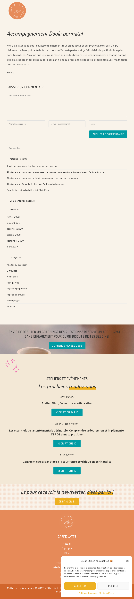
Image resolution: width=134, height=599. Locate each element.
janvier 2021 (13, 223)
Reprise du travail (16, 294)
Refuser (113, 586)
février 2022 (13, 217)
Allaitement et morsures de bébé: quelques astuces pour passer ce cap (42, 178)
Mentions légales (107, 593)
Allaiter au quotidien (17, 265)
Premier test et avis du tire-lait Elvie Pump (28, 190)
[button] (127, 561)
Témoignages (13, 300)
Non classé (12, 276)
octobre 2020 (14, 235)
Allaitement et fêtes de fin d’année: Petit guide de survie (35, 184)
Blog (67, 552)
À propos (67, 548)
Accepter (80, 586)
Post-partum (13, 282)
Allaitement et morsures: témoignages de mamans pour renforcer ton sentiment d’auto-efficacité (56, 172)
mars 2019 (12, 246)
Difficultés (12, 270)
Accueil (67, 543)
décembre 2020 (15, 228)
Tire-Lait (11, 306)
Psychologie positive (17, 288)
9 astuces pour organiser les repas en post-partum (32, 166)
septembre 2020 (15, 240)
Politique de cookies (88, 593)
